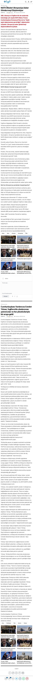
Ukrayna (13, 233)
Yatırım (19, 623)
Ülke (26, 233)
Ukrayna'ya (20, 233)
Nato (8, 233)
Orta (3, 623)
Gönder (6, 296)
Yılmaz (25, 623)
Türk (14, 623)
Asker (3, 233)
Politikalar (8, 623)
